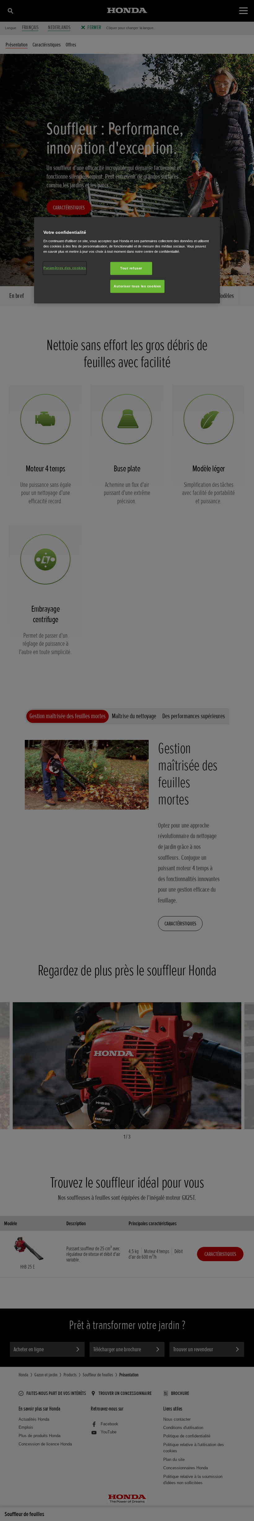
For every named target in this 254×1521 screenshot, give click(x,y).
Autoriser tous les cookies (137, 286)
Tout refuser (131, 268)
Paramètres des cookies (64, 268)
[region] (127, 260)
